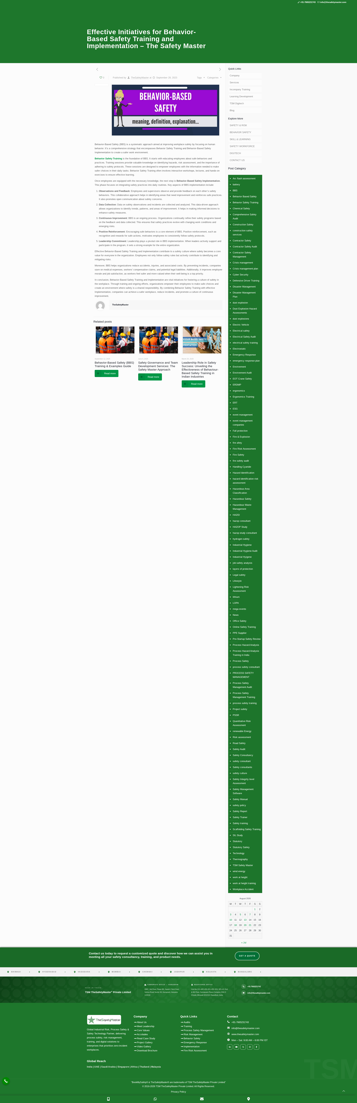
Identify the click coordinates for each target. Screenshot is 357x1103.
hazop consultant (241, 521)
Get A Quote (247, 956)
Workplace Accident (243, 889)
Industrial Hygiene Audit (245, 551)
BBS (235, 190)
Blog (232, 110)
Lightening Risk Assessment (241, 589)
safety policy (239, 805)
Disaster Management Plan (244, 294)
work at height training (244, 883)
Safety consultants (242, 767)
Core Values (143, 1030)
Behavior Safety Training (108, 158)
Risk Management (193, 1034)
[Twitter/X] (243, 1047)
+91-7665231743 (308, 2)
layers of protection (243, 569)
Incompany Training (240, 89)
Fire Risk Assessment (244, 448)
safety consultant (242, 761)
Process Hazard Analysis (246, 645)
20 (245, 925)
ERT (235, 402)
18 (235, 925)
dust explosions (241, 318)
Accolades (142, 1034)
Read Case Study (146, 1038)
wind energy (239, 871)
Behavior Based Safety (245, 196)
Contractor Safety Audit (245, 246)
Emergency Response (244, 354)
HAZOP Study (240, 527)
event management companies (243, 422)
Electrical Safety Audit (244, 336)
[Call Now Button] (6, 1081)
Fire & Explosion (241, 436)
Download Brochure (147, 1050)
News (236, 615)
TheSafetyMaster (140, 77)
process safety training (245, 703)
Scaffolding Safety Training (247, 829)
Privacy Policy (178, 1091)
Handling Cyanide (242, 466)
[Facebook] (256, 1047)
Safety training (240, 823)
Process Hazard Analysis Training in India (246, 653)
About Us (142, 1022)
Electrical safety (241, 330)
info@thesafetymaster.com (333, 2)
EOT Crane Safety (242, 378)
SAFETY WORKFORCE (242, 146)
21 (250, 925)
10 (230, 920)
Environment (239, 366)
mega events (239, 609)
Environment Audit (242, 372)
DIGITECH (235, 153)
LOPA (236, 603)
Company (235, 75)
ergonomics (239, 390)
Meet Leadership (145, 1026)
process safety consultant (246, 667)
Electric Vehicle (241, 324)
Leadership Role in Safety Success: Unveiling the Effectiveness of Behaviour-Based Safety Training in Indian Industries (200, 369)
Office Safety (239, 621)
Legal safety (239, 575)
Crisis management (243, 262)
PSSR (236, 715)
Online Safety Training (244, 627)
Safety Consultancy (243, 755)
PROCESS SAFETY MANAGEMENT (243, 675)
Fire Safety (238, 454)
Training (188, 1026)
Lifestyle (237, 581)
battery (236, 184)
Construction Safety (243, 224)
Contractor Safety (242, 240)
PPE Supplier (240, 633)
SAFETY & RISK (238, 125)
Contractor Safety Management (242, 254)
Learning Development (241, 96)
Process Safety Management (199, 1030)
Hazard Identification (243, 472)
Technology (238, 853)
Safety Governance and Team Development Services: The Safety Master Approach (158, 366)
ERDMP (237, 384)
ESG (235, 408)
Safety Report (240, 811)
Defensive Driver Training (246, 280)
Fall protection (240, 430)
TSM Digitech (237, 103)
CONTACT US (237, 160)
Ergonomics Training (243, 396)
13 (245, 920)
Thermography (240, 859)
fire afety (237, 442)
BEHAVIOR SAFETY (240, 132)
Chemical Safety (241, 208)
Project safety (240, 709)
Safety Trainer (240, 817)
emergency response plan (246, 360)
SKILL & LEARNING (240, 139)
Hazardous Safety (242, 499)
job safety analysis (242, 563)
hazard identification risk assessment (245, 480)
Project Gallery (145, 1042)
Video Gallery (144, 1046)
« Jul (243, 942)
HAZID (236, 515)
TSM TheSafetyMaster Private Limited (174, 1086)
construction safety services (243, 232)
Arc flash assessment (244, 178)
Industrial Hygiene (242, 545)
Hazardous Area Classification (241, 491)
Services (234, 82)
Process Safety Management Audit (242, 685)
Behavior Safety (192, 1038)
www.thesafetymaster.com (245, 1034)
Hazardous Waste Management (242, 507)
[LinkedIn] (229, 1047)
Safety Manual (240, 799)
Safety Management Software (243, 791)
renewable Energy (242, 731)
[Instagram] (249, 1047)
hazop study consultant (245, 533)
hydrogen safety (241, 539)
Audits (187, 1022)
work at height (240, 877)
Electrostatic (239, 348)
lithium (236, 597)
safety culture (240, 773)
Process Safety (241, 661)
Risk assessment (242, 737)
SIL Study (238, 835)
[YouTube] (236, 1047)
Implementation (192, 1046)
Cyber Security (240, 274)
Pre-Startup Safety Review (246, 639)
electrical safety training (245, 342)
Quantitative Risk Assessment (242, 723)
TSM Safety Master (243, 865)
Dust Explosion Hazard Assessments (245, 310)
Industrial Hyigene (242, 557)
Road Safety (239, 743)
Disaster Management (244, 286)
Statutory (237, 841)
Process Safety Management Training (244, 695)
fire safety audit (241, 460)
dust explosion (240, 302)
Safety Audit (239, 749)
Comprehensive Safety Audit (244, 216)
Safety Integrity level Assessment (243, 781)
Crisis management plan (245, 268)
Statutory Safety (241, 847)
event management (243, 414)
